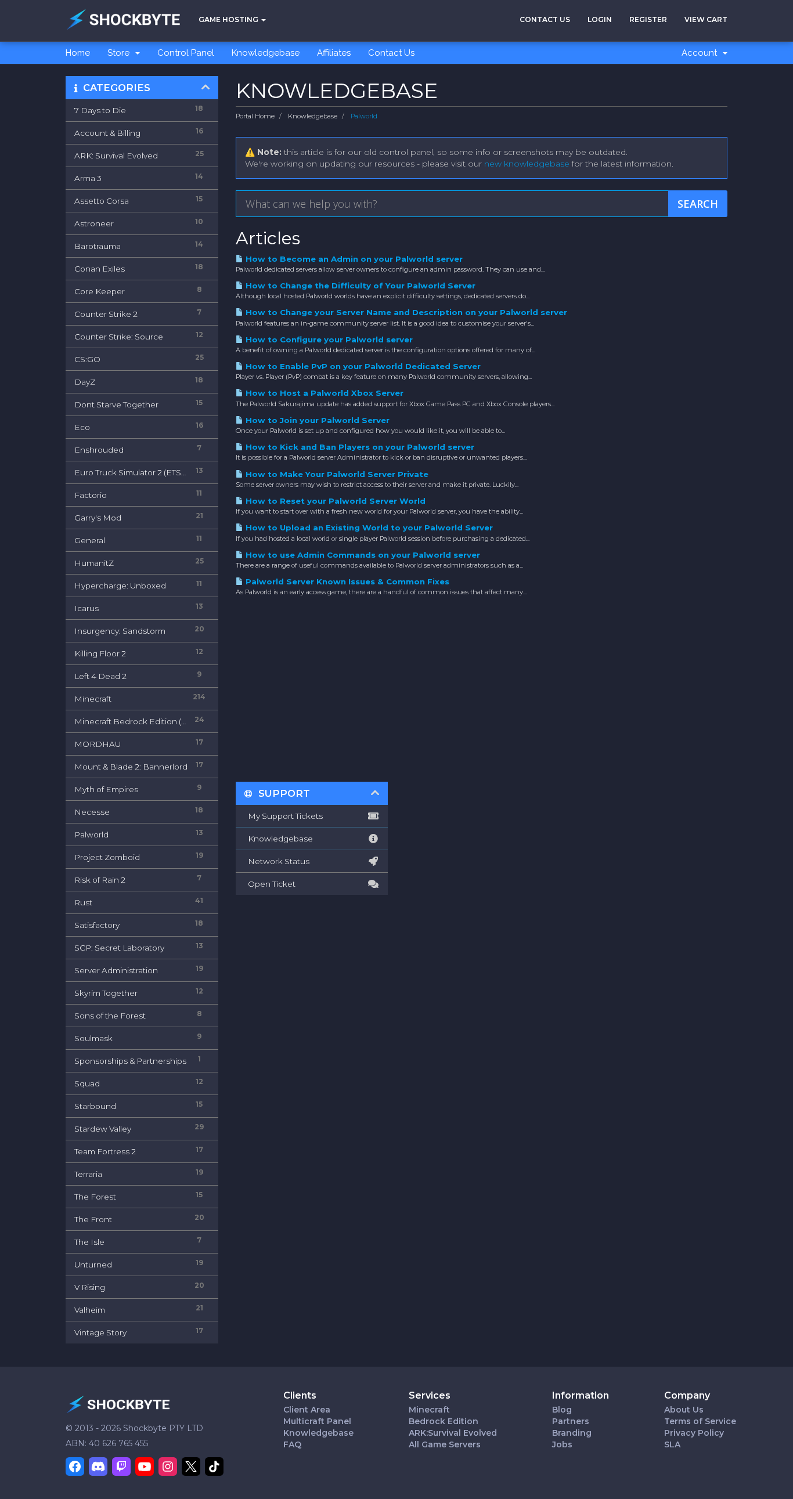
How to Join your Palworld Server (316, 420)
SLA (672, 1444)
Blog (562, 1409)
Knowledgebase (266, 53)
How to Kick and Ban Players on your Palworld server (358, 446)
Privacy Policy (694, 1433)
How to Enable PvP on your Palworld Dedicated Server (362, 366)
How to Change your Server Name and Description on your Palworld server (405, 312)
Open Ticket (269, 883)
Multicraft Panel (317, 1421)
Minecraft (429, 1409)
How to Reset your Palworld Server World (334, 500)
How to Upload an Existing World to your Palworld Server (368, 527)
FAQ (292, 1444)
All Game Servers (445, 1444)
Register (648, 19)
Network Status (276, 861)
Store (120, 53)
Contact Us (545, 19)
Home (78, 53)
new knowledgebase (526, 163)
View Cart (705, 19)
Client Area (306, 1409)
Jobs (562, 1444)
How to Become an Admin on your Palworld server (353, 258)
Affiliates (334, 53)
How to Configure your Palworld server (328, 339)
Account (702, 53)
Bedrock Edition (443, 1421)
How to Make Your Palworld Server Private (335, 474)
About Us (684, 1409)
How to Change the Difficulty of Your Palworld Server (359, 285)
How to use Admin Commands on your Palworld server (361, 554)
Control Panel (185, 53)
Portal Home (255, 116)
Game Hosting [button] (229, 19)
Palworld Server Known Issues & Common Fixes (346, 581)
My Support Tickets (283, 816)
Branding (572, 1433)
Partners (570, 1421)
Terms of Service (700, 1421)
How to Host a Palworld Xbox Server (323, 393)
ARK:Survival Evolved (453, 1433)
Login (599, 19)
